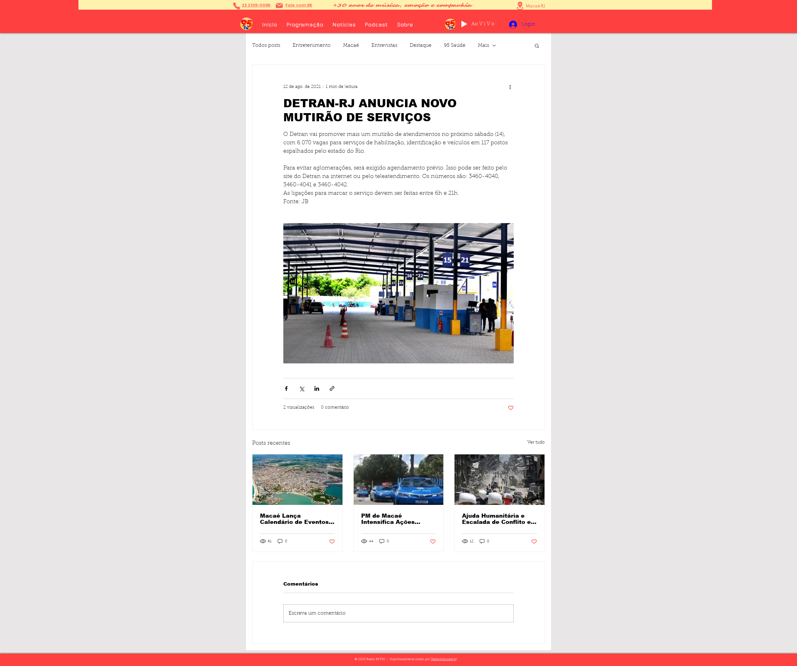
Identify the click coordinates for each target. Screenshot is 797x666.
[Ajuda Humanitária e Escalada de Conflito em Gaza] (500, 479)
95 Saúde (454, 45)
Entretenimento (312, 45)
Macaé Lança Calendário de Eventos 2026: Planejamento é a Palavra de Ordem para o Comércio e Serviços (296, 519)
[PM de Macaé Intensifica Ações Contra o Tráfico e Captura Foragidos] (399, 479)
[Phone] (236, 6)
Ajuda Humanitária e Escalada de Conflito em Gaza (499, 519)
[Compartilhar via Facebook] (286, 388)
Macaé (351, 45)
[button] (537, 45)
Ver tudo (536, 442)
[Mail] (279, 6)
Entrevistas (384, 45)
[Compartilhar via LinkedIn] (317, 388)
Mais (483, 45)
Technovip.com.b (443, 659)
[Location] (520, 6)
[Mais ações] (510, 87)
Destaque (421, 45)
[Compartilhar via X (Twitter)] (301, 388)
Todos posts (266, 45)
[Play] (464, 24)
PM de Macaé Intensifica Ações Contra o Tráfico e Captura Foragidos (389, 519)
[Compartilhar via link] (332, 388)
